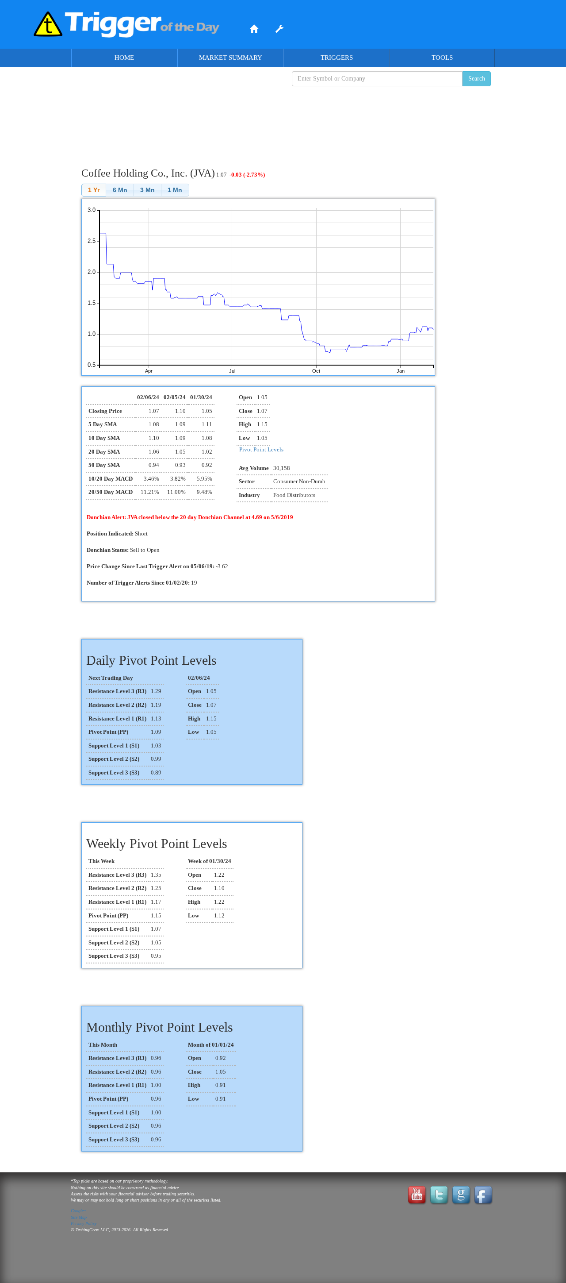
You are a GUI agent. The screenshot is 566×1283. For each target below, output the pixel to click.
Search (476, 78)
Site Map (79, 1217)
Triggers (337, 57)
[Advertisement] (283, 120)
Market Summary (230, 57)
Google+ (79, 1210)
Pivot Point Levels (261, 449)
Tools (442, 57)
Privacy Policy (83, 1223)
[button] (94, 190)
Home (124, 57)
